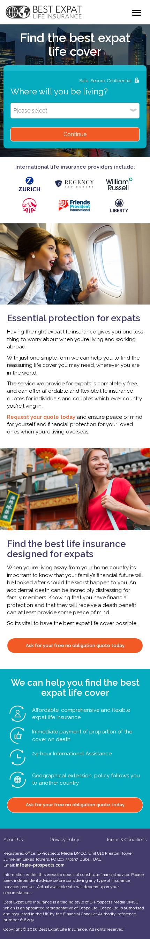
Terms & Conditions (126, 839)
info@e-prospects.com (40, 865)
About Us (13, 839)
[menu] (136, 12)
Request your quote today (42, 417)
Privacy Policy (64, 839)
